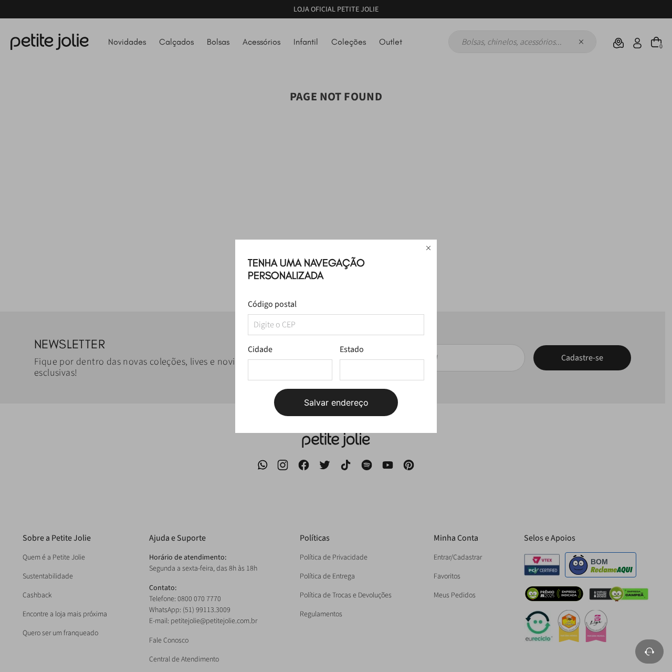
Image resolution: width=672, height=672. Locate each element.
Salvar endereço (336, 402)
